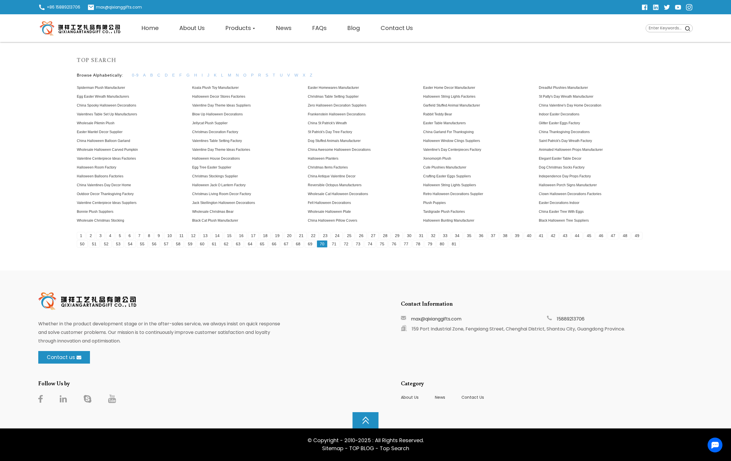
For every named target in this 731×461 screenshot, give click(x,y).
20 (289, 235)
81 (454, 244)
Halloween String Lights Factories (449, 97)
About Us (410, 397)
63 (238, 244)
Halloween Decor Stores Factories (218, 97)
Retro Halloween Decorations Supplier (453, 194)
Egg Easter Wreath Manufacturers (103, 97)
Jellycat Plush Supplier (210, 123)
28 (385, 235)
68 (298, 244)
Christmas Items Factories (328, 167)
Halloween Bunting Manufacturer (448, 221)
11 (181, 235)
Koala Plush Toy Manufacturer (215, 88)
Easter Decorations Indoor (559, 203)
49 (637, 235)
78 (418, 244)
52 (106, 244)
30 (409, 235)
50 (82, 244)
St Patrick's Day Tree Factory (330, 132)
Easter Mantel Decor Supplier (99, 132)
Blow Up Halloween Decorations (217, 114)
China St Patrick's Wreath (327, 123)
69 (310, 244)
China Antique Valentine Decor (332, 176)
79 (430, 244)
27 (373, 235)
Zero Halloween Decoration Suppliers (337, 105)
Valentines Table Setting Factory (217, 141)
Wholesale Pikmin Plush (96, 123)
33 (445, 235)
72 (346, 244)
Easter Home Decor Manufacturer (449, 88)
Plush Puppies (434, 203)
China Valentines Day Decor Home (104, 185)
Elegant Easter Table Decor (560, 159)
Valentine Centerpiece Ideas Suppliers (106, 203)
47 (613, 235)
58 (178, 244)
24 (337, 235)
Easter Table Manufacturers (444, 123)
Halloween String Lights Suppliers (449, 185)
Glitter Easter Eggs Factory (559, 123)
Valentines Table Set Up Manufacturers (107, 114)
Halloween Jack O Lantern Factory (219, 185)
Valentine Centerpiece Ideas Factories (106, 159)
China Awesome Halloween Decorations (339, 150)
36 (481, 235)
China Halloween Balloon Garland (103, 141)
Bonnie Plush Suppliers (95, 212)
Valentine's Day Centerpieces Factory (452, 150)
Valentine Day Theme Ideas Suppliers (221, 105)
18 (265, 235)
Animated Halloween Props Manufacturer (571, 150)
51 (94, 244)
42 (553, 235)
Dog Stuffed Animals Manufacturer (334, 141)
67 (286, 244)
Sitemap (333, 448)
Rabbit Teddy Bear (437, 114)
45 (589, 235)
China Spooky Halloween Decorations (106, 105)
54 (130, 244)
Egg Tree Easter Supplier (211, 167)
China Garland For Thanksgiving (448, 132)
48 (625, 235)
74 (370, 244)
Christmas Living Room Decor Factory (221, 194)
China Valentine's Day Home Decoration (570, 105)
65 (262, 244)
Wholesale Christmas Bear (213, 212)
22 (313, 235)
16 (241, 235)
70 (322, 244)
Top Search (394, 448)
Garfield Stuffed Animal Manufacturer (451, 105)
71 (334, 244)
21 (301, 235)
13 (205, 235)
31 (421, 235)
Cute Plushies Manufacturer (444, 167)
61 (214, 244)
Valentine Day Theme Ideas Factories (221, 150)
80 (442, 244)
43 (565, 235)
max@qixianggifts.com (436, 319)
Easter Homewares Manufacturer (333, 88)
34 (457, 235)
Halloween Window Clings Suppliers (451, 141)
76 (394, 244)
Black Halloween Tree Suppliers (564, 221)
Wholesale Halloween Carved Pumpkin (107, 150)
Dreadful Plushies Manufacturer (563, 88)
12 (193, 235)
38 (505, 235)
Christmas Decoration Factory (215, 132)
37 (493, 235)
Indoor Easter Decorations (559, 114)
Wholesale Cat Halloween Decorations (338, 194)
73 (358, 244)
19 (277, 235)
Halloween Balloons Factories (100, 176)
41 (541, 235)
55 (142, 244)
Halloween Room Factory (96, 167)
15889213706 (571, 319)
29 (397, 235)
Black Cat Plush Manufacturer (215, 221)
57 (166, 244)
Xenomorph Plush (437, 159)
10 (169, 235)
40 (529, 235)
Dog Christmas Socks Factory (562, 167)
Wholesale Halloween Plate (329, 212)
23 (325, 235)
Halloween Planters (323, 159)
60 (202, 244)
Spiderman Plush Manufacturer (101, 88)
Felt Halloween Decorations (329, 203)
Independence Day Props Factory (565, 176)
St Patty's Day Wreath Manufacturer (566, 97)
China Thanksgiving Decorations (564, 132)
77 (406, 244)
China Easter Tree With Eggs (561, 212)
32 (433, 235)
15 (229, 235)
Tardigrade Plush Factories (444, 212)
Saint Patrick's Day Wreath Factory (565, 141)
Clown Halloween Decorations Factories (570, 194)
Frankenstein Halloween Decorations (337, 114)
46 (601, 235)
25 (349, 235)
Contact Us (472, 397)
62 (226, 244)
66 (274, 244)
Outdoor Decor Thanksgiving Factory (105, 194)
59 (190, 244)
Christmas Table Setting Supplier (333, 97)
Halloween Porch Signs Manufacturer (568, 185)
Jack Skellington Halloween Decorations (223, 203)
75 (382, 244)
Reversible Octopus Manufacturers (335, 185)
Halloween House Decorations (216, 159)
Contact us (61, 357)
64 (250, 244)
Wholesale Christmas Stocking (100, 221)
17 (253, 235)
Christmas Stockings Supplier (215, 176)
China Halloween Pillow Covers (332, 221)
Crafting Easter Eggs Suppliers (447, 176)
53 (118, 244)
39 (517, 235)
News (440, 397)
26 (361, 235)
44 (577, 235)
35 (469, 235)
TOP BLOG (362, 448)
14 (217, 235)
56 (154, 244)
